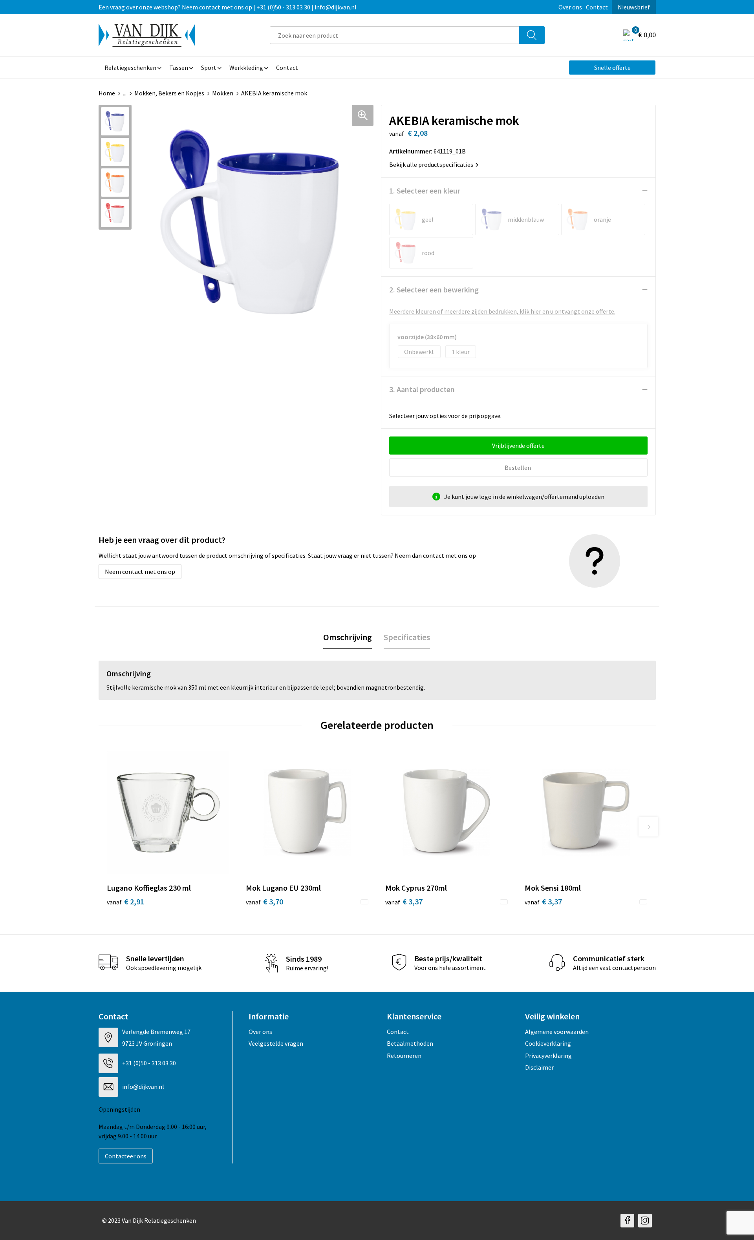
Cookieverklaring (548, 1043)
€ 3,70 (264, 901)
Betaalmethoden (410, 1043)
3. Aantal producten (422, 389)
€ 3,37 (404, 901)
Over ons (570, 7)
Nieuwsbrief (634, 7)
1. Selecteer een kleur (424, 190)
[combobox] (395, 35)
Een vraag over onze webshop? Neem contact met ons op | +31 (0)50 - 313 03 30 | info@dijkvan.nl (228, 7)
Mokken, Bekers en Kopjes (169, 93)
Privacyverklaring (548, 1055)
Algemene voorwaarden (557, 1031)
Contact (597, 7)
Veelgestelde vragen (276, 1043)
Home (107, 93)
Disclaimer (539, 1067)
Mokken (222, 93)
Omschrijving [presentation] (347, 637)
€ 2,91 (125, 901)
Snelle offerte (612, 67)
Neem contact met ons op (140, 571)
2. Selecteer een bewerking (434, 289)
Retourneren (404, 1055)
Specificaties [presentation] (407, 637)
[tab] (347, 637)
